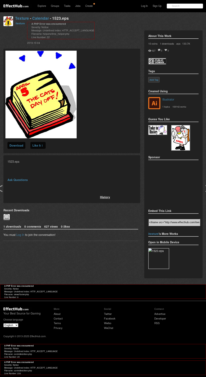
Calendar (40, 18)
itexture (20, 23)
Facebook (109, 318)
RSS (157, 323)
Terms (57, 323)
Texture (22, 18)
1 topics (166, 106)
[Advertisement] (168, 183)
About (57, 314)
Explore (42, 6)
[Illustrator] (154, 103)
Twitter (108, 314)
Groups (55, 6)
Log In (144, 6)
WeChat (108, 328)
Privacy (58, 328)
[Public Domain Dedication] (157, 63)
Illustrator (168, 99)
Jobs (77, 6)
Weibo (107, 323)
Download (16, 145)
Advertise (159, 314)
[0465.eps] (157, 130)
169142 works (179, 106)
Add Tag (153, 80)
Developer (160, 318)
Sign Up (157, 6)
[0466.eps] (180, 138)
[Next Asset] (41, 137)
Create (89, 6)
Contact (58, 318)
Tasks (67, 6)
